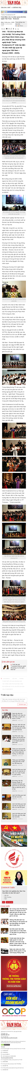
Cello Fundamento (7, 689)
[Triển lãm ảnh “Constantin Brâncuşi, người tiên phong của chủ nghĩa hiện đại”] (6, 666)
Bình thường (8, 897)
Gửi (3, 902)
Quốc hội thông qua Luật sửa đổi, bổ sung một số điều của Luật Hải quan (19, 805)
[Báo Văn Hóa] (14, 1024)
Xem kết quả (9, 902)
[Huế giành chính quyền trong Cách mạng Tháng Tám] (4, 951)
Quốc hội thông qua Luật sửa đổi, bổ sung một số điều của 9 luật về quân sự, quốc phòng (19, 771)
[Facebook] (6, 29)
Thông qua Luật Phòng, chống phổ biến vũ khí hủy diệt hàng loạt (18, 761)
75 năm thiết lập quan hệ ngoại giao (12, 681)
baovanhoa (6, 678)
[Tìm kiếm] (25, 3)
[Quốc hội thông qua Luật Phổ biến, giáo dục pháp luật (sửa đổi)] (6, 816)
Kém (6, 898)
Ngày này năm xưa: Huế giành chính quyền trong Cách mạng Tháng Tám (18, 951)
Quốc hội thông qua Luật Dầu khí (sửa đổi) (19, 796)
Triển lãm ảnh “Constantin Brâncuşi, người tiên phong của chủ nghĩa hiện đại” (18, 666)
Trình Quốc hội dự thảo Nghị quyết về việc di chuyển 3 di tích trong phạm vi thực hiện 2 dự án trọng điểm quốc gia (18, 941)
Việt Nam (14, 678)
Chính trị (14, 720)
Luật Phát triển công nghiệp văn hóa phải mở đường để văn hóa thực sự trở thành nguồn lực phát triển (18, 739)
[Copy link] (11, 29)
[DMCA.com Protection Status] (5, 1044)
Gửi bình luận (22, 704)
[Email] (9, 29)
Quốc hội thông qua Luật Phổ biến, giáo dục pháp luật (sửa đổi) (19, 815)
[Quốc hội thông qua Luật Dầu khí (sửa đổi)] (6, 797)
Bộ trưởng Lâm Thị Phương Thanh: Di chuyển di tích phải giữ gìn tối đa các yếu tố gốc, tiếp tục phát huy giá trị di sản (19, 785)
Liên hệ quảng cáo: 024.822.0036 (9, 1056)
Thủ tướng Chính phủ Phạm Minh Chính (12, 684)
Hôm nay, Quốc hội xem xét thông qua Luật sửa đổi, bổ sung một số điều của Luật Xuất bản (19, 727)
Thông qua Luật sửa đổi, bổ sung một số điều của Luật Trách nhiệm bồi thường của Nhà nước (18, 751)
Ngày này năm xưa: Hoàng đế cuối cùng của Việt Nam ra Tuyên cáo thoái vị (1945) (18, 715)
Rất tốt (7, 895)
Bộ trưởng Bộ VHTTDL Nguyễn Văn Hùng (13, 686)
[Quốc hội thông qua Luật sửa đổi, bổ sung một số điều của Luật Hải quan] (6, 806)
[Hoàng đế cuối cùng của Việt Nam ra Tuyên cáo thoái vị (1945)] (6, 716)
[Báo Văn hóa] (14, 2)
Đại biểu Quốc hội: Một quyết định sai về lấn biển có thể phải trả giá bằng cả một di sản (18, 931)
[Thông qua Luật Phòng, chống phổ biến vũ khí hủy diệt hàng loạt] (6, 762)
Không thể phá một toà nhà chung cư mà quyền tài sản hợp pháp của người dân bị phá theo (18, 922)
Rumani (21, 678)
